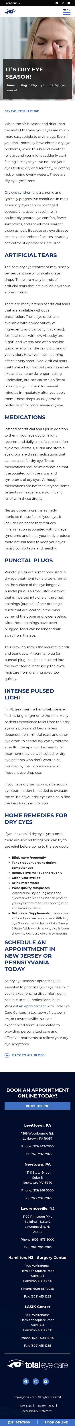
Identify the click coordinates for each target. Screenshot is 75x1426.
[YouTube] (69, 3)
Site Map (25, 1406)
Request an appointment (25, 1006)
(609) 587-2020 (43, 1288)
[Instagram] (63, 3)
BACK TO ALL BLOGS (27, 1055)
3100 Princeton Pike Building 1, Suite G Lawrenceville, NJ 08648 (37, 1224)
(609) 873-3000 (43, 1239)
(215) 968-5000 (43, 1190)
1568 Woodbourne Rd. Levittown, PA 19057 (37, 1135)
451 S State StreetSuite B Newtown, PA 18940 (37, 1177)
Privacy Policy (45, 1406)
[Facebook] (57, 3)
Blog (23, 85)
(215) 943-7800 (43, 1146)
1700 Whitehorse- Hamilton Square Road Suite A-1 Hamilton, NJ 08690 (37, 1273)
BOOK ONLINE (37, 1106)
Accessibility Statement (37, 1411)
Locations (11, 3)
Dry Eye (38, 85)
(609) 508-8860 (43, 1338)
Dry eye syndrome (20, 192)
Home (10, 85)
